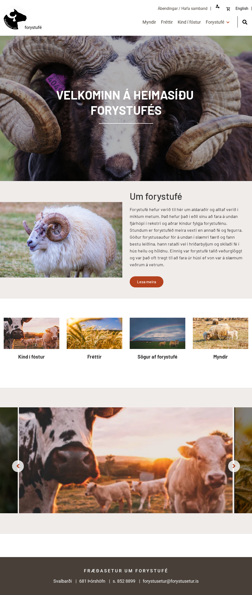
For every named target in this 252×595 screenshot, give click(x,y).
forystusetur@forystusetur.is (171, 581)
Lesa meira (146, 281)
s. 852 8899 (124, 581)
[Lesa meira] (126, 108)
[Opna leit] (244, 21)
